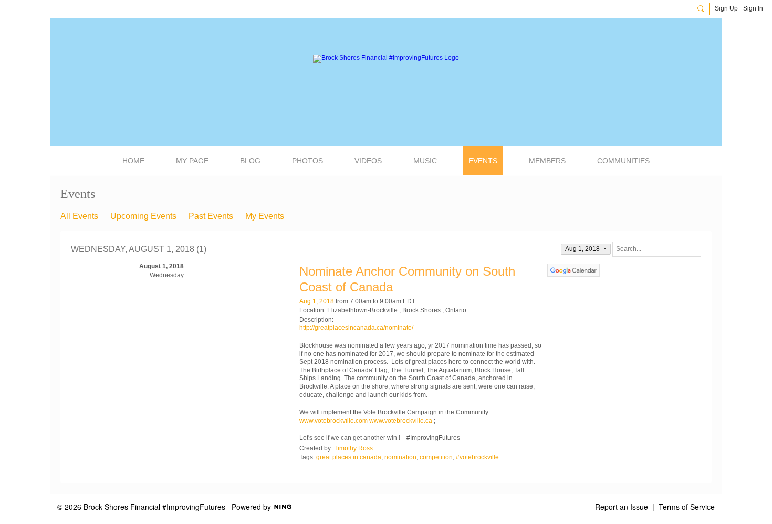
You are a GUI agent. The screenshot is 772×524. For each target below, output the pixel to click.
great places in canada (348, 457)
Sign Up (726, 8)
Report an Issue (621, 506)
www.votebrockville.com (333, 420)
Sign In (753, 8)
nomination (400, 457)
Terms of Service (687, 506)
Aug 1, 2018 (316, 301)
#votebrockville (477, 457)
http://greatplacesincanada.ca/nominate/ (356, 327)
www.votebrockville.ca (401, 420)
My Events (264, 216)
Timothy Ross (353, 448)
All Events (79, 216)
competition (436, 457)
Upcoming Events (143, 216)
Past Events (211, 216)
